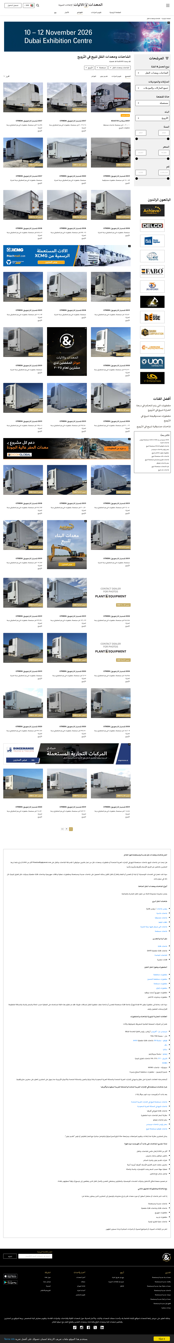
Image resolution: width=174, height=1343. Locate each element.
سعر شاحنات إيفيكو (163, 463)
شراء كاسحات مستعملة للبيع (160, 466)
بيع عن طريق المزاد (118, 1277)
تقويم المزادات (96, 12)
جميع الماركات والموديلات (155, 88)
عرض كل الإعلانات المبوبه (116, 1282)
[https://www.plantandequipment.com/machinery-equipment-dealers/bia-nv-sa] (152, 242)
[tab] (128, 76)
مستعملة (164, 103)
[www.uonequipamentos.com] (152, 364)
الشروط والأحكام (46, 1290)
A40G (135, 1040)
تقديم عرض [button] (104, 76)
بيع (55, 12)
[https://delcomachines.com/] (152, 227)
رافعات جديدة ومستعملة (163, 1282)
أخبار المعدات (80, 1277)
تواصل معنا (47, 1282)
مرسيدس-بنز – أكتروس (159, 1031)
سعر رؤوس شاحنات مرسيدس (160, 449)
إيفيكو (165, 1054)
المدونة (48, 1286)
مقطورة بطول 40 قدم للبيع (160, 453)
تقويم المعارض (80, 1295)
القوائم (80, 12)
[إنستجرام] (79, 1327)
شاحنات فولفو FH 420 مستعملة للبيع (157, 446)
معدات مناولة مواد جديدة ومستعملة (159, 1286)
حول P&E (48, 1277)
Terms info (9, 1339)
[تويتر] (93, 1327)
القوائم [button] (93, 76)
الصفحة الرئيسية (115, 12)
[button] (168, 5)
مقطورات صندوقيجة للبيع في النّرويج (156, 418)
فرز (7, 76)
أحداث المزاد (81, 1290)
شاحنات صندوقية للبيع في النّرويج (154, 426)
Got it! (162, 1338)
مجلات (83, 1282)
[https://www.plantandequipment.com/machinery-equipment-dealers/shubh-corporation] (152, 333)
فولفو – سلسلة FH (160, 1040)
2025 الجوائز (81, 1286)
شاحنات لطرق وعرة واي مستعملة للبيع (157, 459)
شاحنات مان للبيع (163, 470)
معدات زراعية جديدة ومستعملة (160, 1299)
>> (62, 829)
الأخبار (67, 12)
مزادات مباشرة (166, 1308)
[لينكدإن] (100, 1327)
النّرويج (165, 118)
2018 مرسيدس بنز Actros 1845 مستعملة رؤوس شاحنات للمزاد (154, 441)
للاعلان (122, 1286)
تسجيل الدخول (13, 5)
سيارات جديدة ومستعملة (163, 1295)
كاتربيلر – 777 (162, 1058)
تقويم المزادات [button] (116, 76)
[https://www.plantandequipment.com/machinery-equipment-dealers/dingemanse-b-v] (67, 754)
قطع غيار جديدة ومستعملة (162, 1303)
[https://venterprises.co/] (152, 379)
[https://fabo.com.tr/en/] (152, 272)
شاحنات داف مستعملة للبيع (160, 456)
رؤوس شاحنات (162, 909)
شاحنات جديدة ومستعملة (162, 1290)
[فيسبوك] (86, 1327)
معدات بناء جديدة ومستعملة (161, 1277)
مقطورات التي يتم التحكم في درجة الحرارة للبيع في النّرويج (153, 408)
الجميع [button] (128, 76)
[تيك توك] (73, 1327)
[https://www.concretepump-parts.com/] (152, 212)
